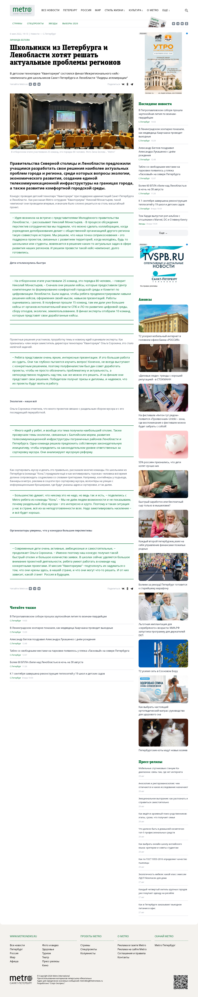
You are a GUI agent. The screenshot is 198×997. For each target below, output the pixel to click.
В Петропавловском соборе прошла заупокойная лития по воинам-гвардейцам (58, 616)
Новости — (37, 33)
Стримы (17, 23)
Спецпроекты (35, 23)
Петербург (70, 10)
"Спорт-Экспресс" (57, 983)
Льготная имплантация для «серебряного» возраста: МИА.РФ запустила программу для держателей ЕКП (162, 629)
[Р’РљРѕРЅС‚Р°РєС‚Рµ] (123, 84)
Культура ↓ (136, 10)
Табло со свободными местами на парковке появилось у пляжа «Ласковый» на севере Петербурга (69, 650)
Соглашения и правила (132, 953)
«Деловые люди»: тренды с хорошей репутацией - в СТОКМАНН (160, 377)
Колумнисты (87, 953)
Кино (45, 965)
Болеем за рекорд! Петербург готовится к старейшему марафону (163, 586)
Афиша (14, 961)
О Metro (153, 10)
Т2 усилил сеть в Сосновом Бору (158, 671)
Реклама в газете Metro (132, 945)
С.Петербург (49, 33)
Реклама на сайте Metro (132, 949)
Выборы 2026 (70, 23)
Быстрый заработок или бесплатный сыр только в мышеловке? (161, 503)
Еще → (163, 233)
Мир (98, 10)
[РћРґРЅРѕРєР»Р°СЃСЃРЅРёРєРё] (127, 84)
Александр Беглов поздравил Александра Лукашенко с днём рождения (52, 639)
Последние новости (155, 104)
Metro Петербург (165, 945)
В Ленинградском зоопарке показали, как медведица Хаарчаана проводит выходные (61, 628)
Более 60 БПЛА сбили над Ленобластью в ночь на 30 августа (46, 662)
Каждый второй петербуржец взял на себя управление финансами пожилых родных (162, 545)
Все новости (50, 10)
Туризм (46, 953)
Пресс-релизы (50, 961)
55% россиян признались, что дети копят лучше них (160, 464)
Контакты (123, 957)
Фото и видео (50, 945)
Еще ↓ (166, 10)
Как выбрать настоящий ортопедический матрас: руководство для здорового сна (162, 710)
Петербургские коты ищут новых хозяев (163, 750)
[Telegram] (132, 84)
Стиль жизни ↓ (115, 10)
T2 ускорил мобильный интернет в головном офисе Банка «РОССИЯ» (160, 338)
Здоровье (48, 949)
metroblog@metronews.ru (91, 981)
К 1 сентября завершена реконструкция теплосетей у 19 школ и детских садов (57, 673)
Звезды (53, 23)
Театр (45, 957)
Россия (86, 10)
